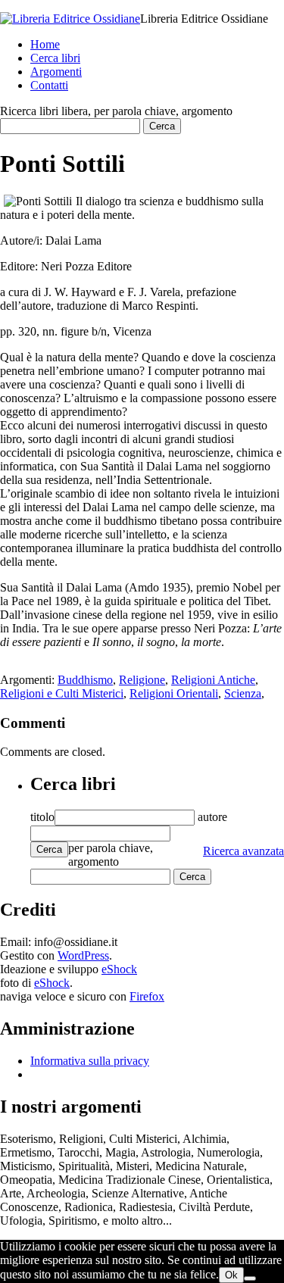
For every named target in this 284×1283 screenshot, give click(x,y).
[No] (250, 1278)
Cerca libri (55, 58)
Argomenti (56, 71)
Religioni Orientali (174, 693)
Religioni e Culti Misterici (61, 693)
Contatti (49, 85)
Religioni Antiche (213, 679)
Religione (142, 679)
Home (45, 44)
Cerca (49, 849)
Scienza (242, 693)
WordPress (83, 955)
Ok (231, 1275)
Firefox (147, 996)
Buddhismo (85, 679)
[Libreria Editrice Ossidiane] (70, 18)
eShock (119, 969)
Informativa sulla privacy (89, 1060)
